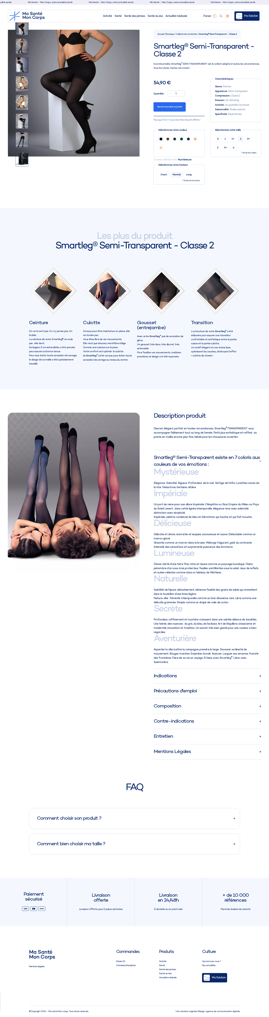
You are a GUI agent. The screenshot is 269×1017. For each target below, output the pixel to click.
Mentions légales (36, 966)
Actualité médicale (176, 16)
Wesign (201, 1011)
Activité (107, 16)
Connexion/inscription (126, 965)
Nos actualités (208, 965)
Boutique (169, 34)
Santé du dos (155, 16)
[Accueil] (27, 16)
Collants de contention (186, 34)
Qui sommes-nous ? (211, 961)
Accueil (160, 34)
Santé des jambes (134, 16)
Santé (118, 16)
